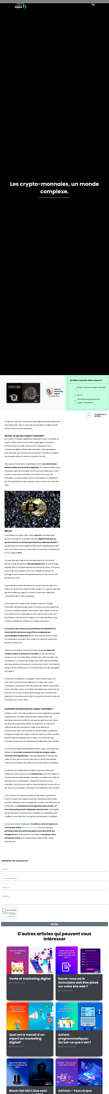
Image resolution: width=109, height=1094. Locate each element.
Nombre (4, 865)
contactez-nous (29, 827)
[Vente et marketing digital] (29, 960)
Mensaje (4, 892)
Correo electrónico (9, 874)
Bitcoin (80, 395)
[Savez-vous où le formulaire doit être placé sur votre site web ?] (79, 960)
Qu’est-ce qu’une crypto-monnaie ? (91, 389)
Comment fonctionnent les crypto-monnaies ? (88, 401)
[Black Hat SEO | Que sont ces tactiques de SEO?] (29, 1072)
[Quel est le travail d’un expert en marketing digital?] (29, 1016)
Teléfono (5, 883)
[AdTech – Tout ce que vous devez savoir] (79, 1072)
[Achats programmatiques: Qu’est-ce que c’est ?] (79, 1016)
